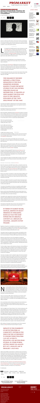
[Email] (13, 18)
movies (18, 372)
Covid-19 (13, 9)
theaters (2, 374)
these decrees (10, 64)
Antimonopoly (6, 371)
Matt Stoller (5, 15)
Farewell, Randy (31, 37)
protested (17, 112)
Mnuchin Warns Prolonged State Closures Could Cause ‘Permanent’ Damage (21, 382)
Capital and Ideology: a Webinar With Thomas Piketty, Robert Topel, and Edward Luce (7, 382)
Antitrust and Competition (6, 9)
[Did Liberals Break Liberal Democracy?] (37, 21)
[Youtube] (34, 392)
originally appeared (17, 364)
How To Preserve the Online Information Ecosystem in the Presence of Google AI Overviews (32, 42)
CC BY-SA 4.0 (16, 162)
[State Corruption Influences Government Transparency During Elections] (37, 54)
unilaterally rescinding (12, 53)
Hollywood (6, 372)
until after (11, 147)
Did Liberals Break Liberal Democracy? (32, 20)
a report (19, 228)
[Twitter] (10, 18)
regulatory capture (23, 372)
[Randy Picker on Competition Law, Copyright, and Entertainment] (37, 34)
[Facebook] (8, 18)
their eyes (21, 150)
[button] (31, 6)
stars (18, 150)
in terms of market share (13, 168)
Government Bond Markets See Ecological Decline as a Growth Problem (32, 30)
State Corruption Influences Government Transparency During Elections (32, 55)
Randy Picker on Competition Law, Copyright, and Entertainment (32, 34)
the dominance (3, 136)
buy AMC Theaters (8, 49)
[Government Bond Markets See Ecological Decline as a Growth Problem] (37, 30)
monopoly (13, 372)
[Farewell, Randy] (37, 38)
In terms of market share (13, 209)
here (19, 365)
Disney (2, 372)
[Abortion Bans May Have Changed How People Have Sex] (37, 50)
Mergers (10, 372)
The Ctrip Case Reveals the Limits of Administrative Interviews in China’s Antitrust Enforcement (32, 25)
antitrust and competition (13, 371)
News (16, 9)
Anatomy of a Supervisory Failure (32, 47)
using (6, 324)
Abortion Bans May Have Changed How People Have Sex (32, 50)
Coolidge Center (21, 371)
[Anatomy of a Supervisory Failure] (37, 47)
